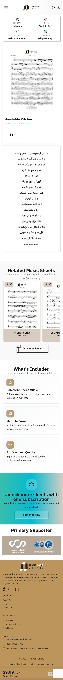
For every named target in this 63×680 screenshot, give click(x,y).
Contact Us (7, 607)
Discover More (32, 348)
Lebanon (17, 26)
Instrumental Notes (11, 624)
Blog (5, 603)
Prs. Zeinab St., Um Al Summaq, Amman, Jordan (27, 648)
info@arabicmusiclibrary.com (19, 639)
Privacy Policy (14, 664)
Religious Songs (46, 38)
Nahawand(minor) (17, 38)
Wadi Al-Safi (45, 26)
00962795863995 (15, 644)
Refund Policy (29, 664)
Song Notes (8, 620)
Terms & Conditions (45, 664)
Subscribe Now (31, 515)
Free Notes (8, 628)
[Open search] (53, 7)
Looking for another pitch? (18, 123)
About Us (7, 600)
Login (59, 7)
